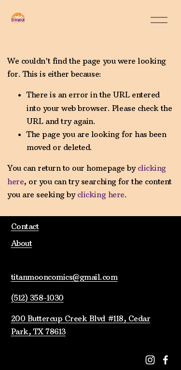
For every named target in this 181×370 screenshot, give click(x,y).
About (21, 243)
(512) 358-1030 (37, 297)
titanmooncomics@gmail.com (64, 277)
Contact (25, 226)
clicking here (101, 194)
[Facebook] (165, 360)
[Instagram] (150, 360)
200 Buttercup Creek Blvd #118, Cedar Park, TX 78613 (81, 325)
